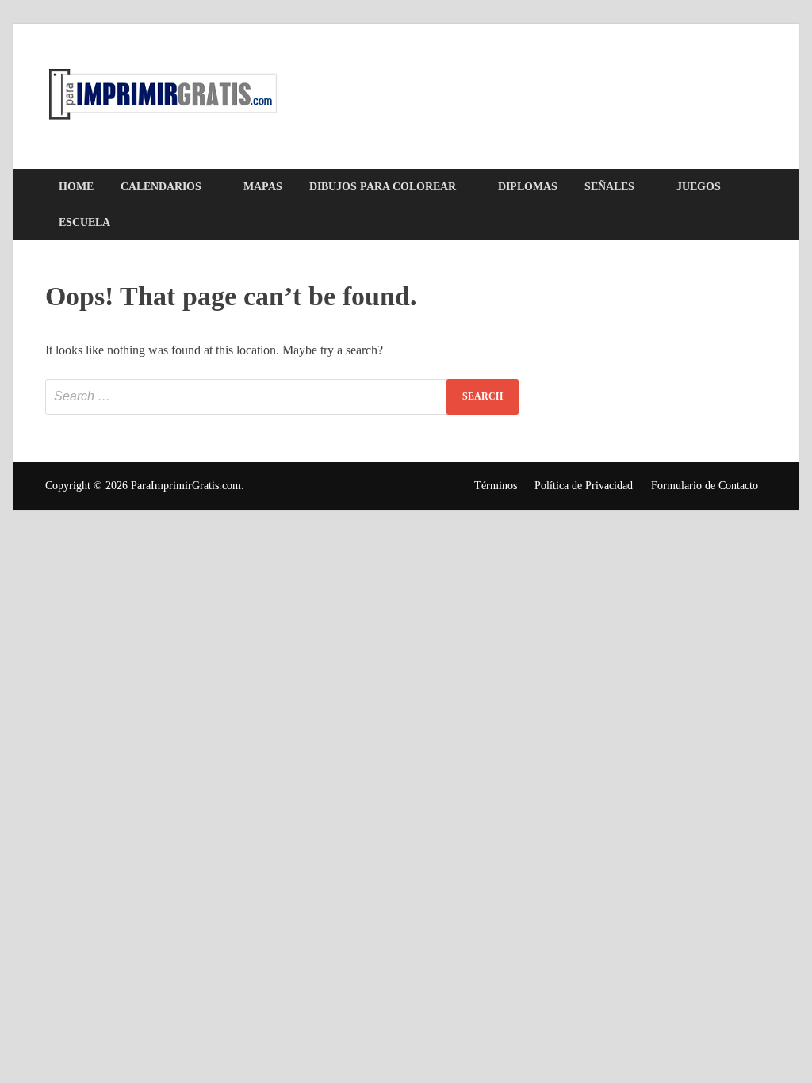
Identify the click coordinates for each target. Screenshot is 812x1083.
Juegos (698, 187)
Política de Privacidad (583, 486)
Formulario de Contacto (704, 486)
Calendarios (161, 187)
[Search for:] (282, 397)
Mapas (262, 187)
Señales (609, 187)
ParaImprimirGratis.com (186, 486)
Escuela (84, 222)
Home (76, 187)
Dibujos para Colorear (382, 187)
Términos (495, 486)
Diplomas (527, 187)
